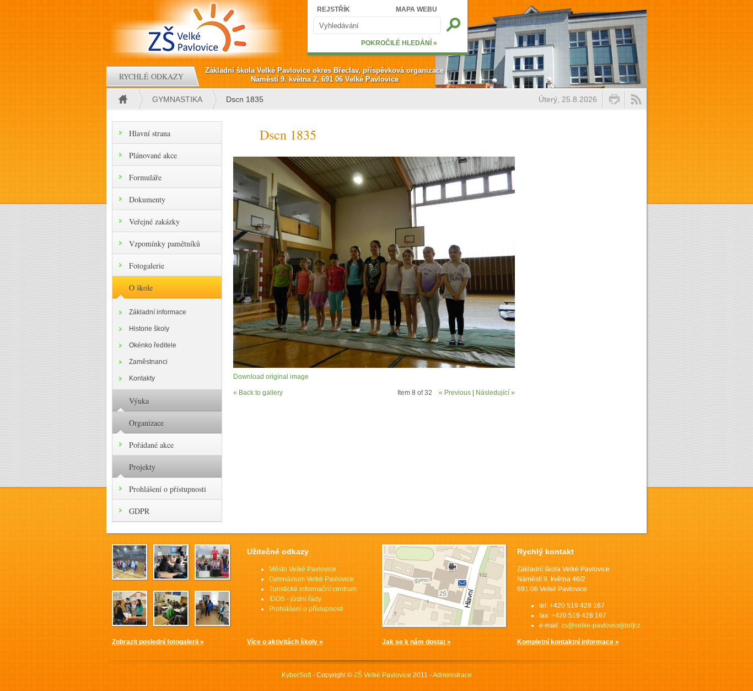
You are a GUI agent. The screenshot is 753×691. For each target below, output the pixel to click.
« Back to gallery (258, 393)
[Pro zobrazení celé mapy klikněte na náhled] (444, 625)
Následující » (495, 393)
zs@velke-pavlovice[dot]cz (601, 625)
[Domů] (198, 27)
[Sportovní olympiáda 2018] (212, 576)
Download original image (271, 377)
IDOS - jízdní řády (295, 599)
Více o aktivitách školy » (285, 642)
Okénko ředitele (152, 345)
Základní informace (157, 312)
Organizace (146, 422)
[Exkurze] (170, 576)
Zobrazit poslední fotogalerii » (158, 642)
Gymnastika (177, 99)
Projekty (142, 467)
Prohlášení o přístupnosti (167, 489)
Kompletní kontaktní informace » (568, 642)
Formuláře (145, 177)
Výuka (139, 400)
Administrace (452, 675)
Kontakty (142, 378)
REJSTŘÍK (333, 9)
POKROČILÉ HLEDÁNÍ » (399, 43)
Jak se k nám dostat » (416, 642)
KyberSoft (296, 675)
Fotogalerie (146, 265)
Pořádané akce (151, 445)
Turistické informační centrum (313, 589)
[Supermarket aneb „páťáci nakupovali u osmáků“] (129, 622)
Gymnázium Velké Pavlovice (311, 579)
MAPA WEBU (416, 9)
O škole (141, 287)
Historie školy (149, 329)
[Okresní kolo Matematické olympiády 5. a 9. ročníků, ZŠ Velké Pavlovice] (170, 622)
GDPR (139, 511)
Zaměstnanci (148, 362)
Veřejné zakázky (154, 221)
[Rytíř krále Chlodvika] (212, 622)
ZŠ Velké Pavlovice (382, 675)
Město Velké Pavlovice (302, 569)
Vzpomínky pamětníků (164, 243)
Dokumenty (147, 199)
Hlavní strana (149, 133)
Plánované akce (153, 155)
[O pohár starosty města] (129, 576)
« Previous (455, 393)
